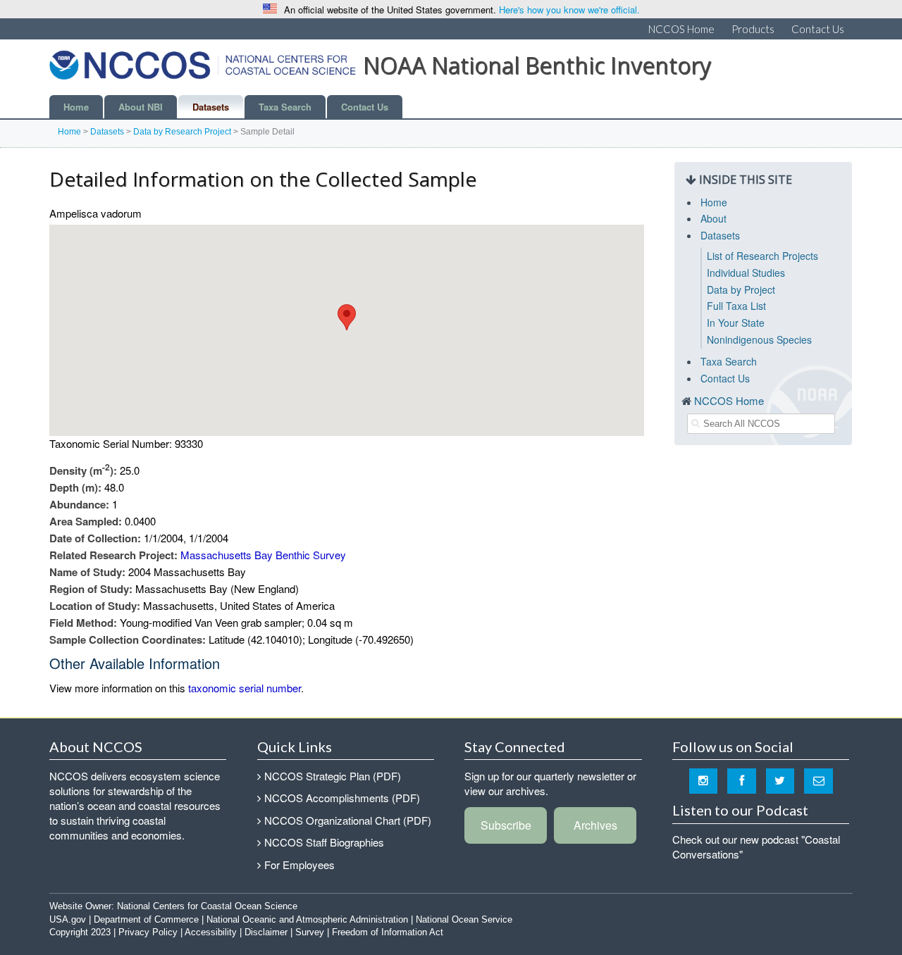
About (713, 218)
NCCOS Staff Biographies (324, 842)
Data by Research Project (182, 131)
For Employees (299, 864)
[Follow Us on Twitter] (780, 780)
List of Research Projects (762, 256)
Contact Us (817, 29)
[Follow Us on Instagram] (704, 780)
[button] (347, 317)
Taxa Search (285, 106)
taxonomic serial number (244, 687)
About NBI (140, 106)
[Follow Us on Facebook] (742, 780)
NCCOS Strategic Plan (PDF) (332, 775)
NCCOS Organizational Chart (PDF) (347, 820)
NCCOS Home (681, 29)
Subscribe (506, 825)
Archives (595, 825)
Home (76, 106)
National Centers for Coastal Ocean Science (207, 906)
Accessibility (211, 932)
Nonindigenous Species (759, 339)
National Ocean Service (464, 919)
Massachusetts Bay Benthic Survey (263, 554)
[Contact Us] (818, 780)
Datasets (210, 106)
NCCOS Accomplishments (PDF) (342, 797)
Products (752, 29)
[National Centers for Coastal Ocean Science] (202, 69)
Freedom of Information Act (387, 932)
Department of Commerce (146, 919)
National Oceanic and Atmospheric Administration (307, 919)
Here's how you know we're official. (569, 9)
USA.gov (67, 919)
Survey (309, 932)
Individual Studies (746, 273)
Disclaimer (266, 932)
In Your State (736, 323)
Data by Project (741, 289)
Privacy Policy (148, 932)
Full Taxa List (736, 306)
